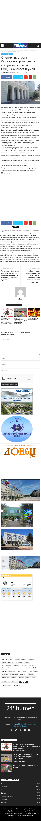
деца (4, 671)
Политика (4, 799)
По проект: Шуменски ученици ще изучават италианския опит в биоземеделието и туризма (10, 275)
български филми (20, 668)
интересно (12, 671)
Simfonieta (31, 659)
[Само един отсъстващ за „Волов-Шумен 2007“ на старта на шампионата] (20, 312)
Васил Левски (19, 662)
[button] (37, 45)
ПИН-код (24, 665)
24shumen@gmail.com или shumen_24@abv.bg (25, 725)
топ (9, 681)
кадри (18, 671)
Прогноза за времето (7, 796)
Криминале (5, 316)
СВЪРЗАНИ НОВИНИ (14, 305)
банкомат (10, 668)
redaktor (5, 72)
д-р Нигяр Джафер (32, 668)
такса (33, 677)
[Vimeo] (21, 730)
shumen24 (23, 659)
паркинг (30, 674)
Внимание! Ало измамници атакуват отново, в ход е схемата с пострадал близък (6, 321)
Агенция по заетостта (7, 662)
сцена (28, 677)
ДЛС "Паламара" (6, 665)
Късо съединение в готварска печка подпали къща (33, 320)
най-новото (5, 674)
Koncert (17, 659)
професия (21, 677)
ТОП (11, 53)
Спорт (16, 316)
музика (36, 671)
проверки (13, 677)
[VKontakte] (25, 730)
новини (23, 674)
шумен (23, 681)
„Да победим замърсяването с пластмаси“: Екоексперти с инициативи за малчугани (33, 276)
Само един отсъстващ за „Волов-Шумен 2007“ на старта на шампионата (20, 321)
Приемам (15, 818)
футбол (14, 681)
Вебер (27, 662)
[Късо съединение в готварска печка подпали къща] (34, 312)
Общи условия (24, 818)
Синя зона (31, 665)
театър (4, 681)
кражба (24, 671)
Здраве (3, 793)
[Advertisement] (20, 21)
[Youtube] (29, 730)
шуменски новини (11, 685)
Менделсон (16, 665)
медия (30, 671)
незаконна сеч (14, 674)
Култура (3, 802)
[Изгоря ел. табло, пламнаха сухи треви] (6, 768)
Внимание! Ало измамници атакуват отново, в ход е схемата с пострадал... (26, 746)
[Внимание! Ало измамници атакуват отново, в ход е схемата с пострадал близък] (7, 312)
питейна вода (5, 677)
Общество (7, 50)
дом (2, 50)
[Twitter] (16, 730)
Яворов (4, 668)
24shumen (7, 659)
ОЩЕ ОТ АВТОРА (28, 305)
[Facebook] (12, 730)
